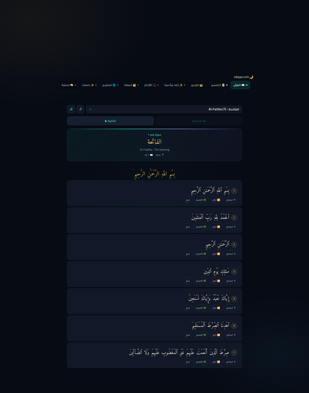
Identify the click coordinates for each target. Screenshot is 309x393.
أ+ (71, 109)
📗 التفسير (218, 85)
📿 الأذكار (150, 85)
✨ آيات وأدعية (173, 85)
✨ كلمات (88, 85)
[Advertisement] (154, 38)
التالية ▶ (110, 120)
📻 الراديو (197, 85)
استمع (229, 200)
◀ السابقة (198, 120)
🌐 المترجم (109, 85)
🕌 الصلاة (130, 85)
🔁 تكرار (216, 200)
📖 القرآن (239, 85)
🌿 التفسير (201, 200)
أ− (80, 109)
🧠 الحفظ (67, 85)
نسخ (188, 200)
